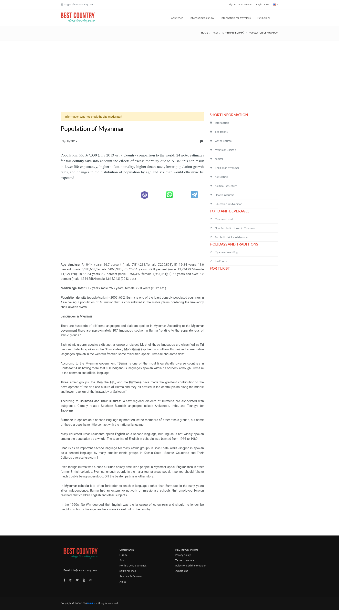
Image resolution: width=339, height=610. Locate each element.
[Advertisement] (169, 70)
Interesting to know (202, 17)
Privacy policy (183, 555)
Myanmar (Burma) (233, 32)
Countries (177, 17)
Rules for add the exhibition (190, 565)
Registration (262, 4)
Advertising (181, 570)
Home (204, 32)
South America (127, 570)
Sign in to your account (240, 4)
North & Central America (133, 565)
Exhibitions (264, 17)
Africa (122, 581)
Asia (215, 32)
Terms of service (184, 560)
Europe (123, 555)
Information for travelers (236, 17)
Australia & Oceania (130, 576)
